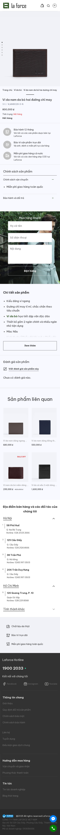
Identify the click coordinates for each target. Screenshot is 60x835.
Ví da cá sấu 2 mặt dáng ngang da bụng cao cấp (44, 485)
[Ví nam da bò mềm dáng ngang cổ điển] (15, 467)
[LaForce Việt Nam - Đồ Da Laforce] (14, 5)
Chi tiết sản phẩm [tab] (16, 292)
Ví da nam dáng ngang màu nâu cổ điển (15, 441)
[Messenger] (53, 818)
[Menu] (55, 6)
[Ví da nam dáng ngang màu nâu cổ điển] (15, 422)
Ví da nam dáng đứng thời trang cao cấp (44, 441)
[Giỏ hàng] (42, 5)
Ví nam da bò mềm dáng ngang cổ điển (15, 485)
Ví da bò (18, 90)
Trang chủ (7, 90)
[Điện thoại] (53, 828)
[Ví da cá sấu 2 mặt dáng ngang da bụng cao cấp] (44, 467)
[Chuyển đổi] (53, 179)
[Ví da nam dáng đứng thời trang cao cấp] (44, 422)
